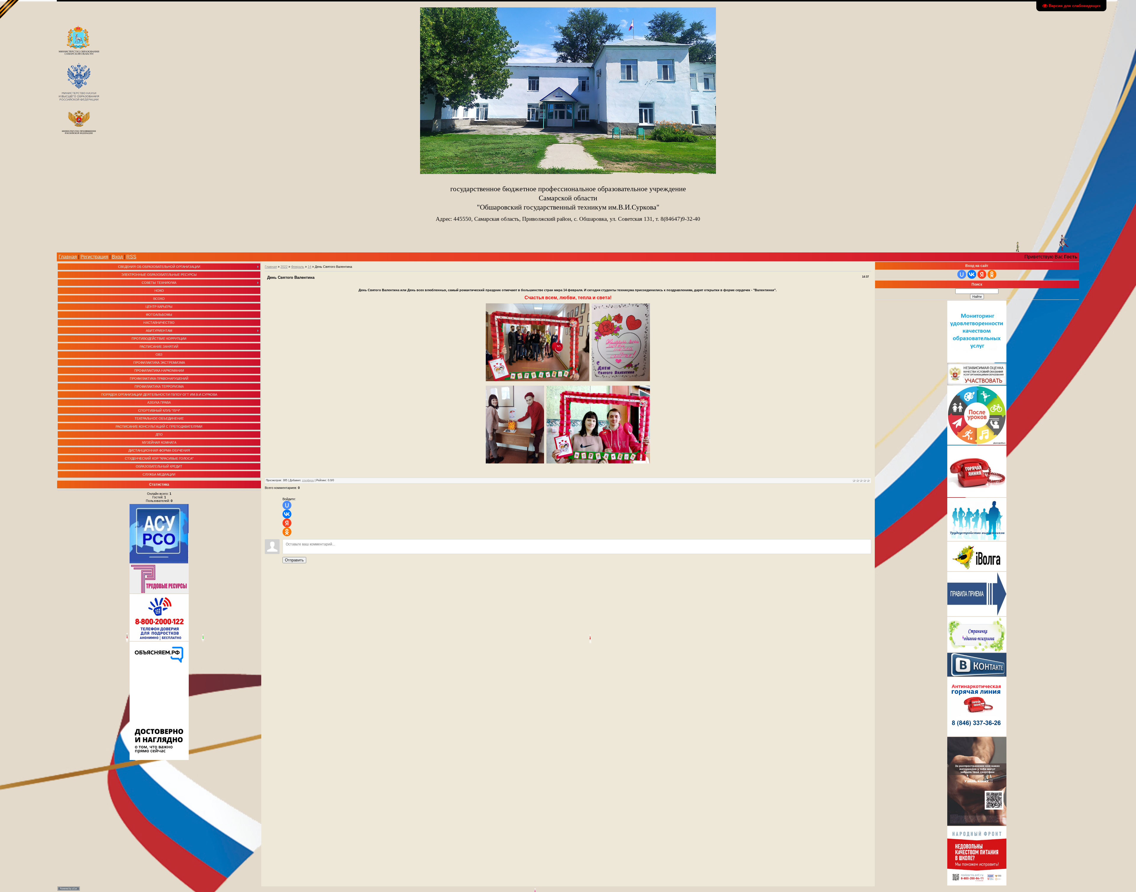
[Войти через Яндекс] (287, 523)
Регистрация (94, 256)
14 (309, 266)
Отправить (294, 560)
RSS (131, 256)
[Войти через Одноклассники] (287, 531)
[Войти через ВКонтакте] (287, 514)
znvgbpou (308, 480)
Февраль (297, 266)
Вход (117, 256)
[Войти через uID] (287, 505)
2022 (284, 266)
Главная (68, 256)
